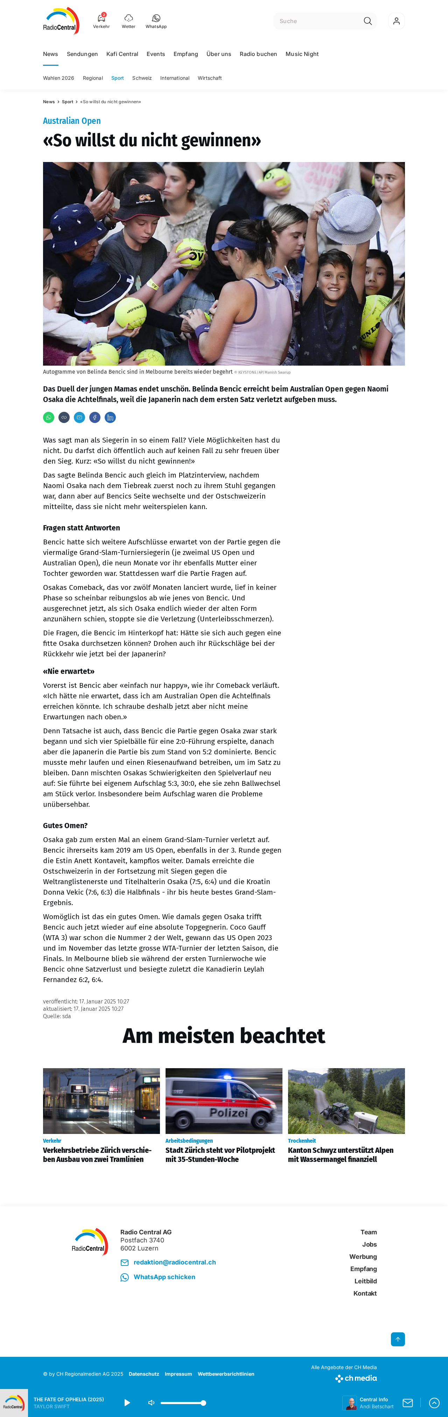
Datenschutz (144, 1374)
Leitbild (366, 1281)
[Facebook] (94, 417)
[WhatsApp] (48, 417)
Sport (117, 78)
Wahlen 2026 (59, 78)
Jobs (369, 1244)
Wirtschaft (210, 78)
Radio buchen (258, 53)
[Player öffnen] (434, 1403)
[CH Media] (344, 1377)
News (50, 53)
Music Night (302, 53)
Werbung (363, 1256)
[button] (156, 21)
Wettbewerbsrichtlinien (226, 1374)
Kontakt (365, 1293)
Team (368, 1232)
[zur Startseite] (61, 21)
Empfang (186, 53)
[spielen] (127, 1403)
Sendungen (82, 53)
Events (156, 53)
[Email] (79, 417)
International (174, 78)
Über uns (218, 53)
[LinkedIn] (110, 417)
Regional (93, 78)
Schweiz (142, 78)
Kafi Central (122, 53)
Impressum (178, 1374)
